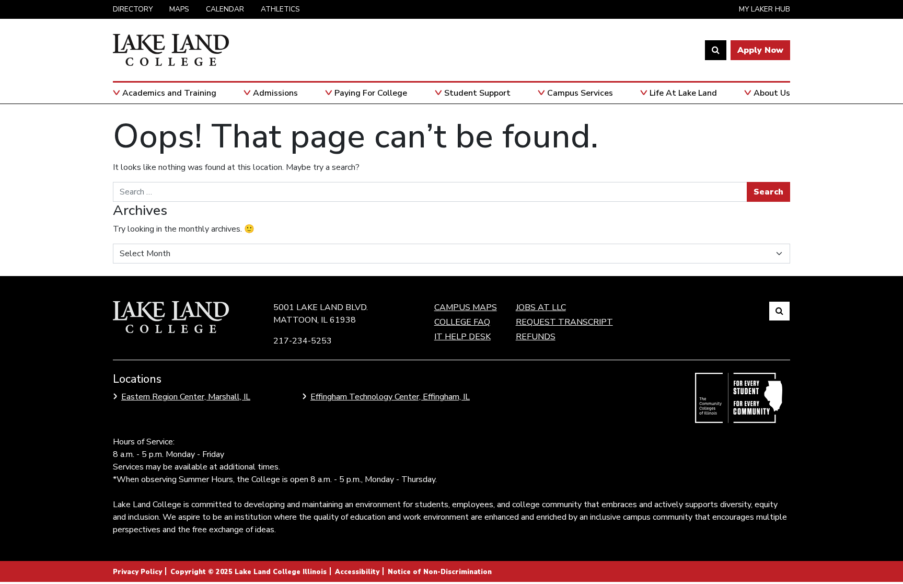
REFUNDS (535, 336)
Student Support (477, 93)
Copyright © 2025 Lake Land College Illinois (248, 572)
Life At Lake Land (683, 93)
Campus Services (580, 93)
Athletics (280, 9)
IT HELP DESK (462, 336)
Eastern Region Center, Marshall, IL (185, 397)
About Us (772, 93)
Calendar (225, 9)
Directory (133, 9)
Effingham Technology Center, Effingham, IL (390, 397)
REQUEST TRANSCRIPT (564, 322)
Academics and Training (169, 93)
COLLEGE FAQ (462, 322)
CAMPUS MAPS (465, 307)
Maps (179, 9)
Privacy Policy (137, 572)
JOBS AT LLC (541, 307)
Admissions (275, 93)
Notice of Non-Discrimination (440, 572)
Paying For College (370, 93)
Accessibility (357, 572)
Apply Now (760, 50)
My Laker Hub (764, 9)
